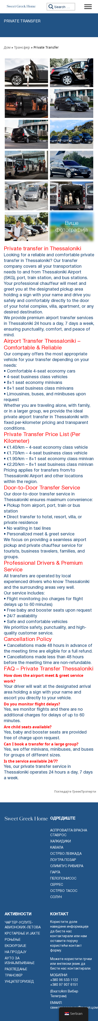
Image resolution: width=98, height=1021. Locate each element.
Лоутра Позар (63, 860)
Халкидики (60, 841)
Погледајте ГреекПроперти (75, 791)
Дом (7, 47)
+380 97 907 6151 (64, 984)
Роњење (12, 939)
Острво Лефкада (66, 853)
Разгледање (16, 969)
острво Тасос (63, 891)
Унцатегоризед (19, 981)
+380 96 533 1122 (64, 980)
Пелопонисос (63, 878)
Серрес (56, 884)
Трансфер (22, 47)
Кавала (56, 847)
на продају (15, 952)
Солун (56, 897)
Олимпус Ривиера (66, 866)
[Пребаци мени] (88, 6)
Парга (55, 872)
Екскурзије (15, 946)
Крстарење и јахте (22, 933)
